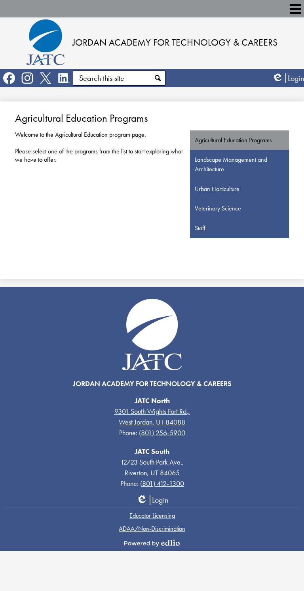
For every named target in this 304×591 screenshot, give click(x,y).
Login (288, 78)
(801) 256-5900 (162, 432)
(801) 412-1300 (162, 483)
